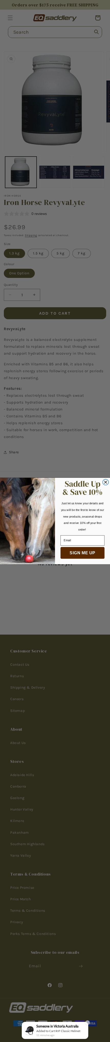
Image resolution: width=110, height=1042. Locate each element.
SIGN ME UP (82, 552)
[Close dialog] (105, 482)
